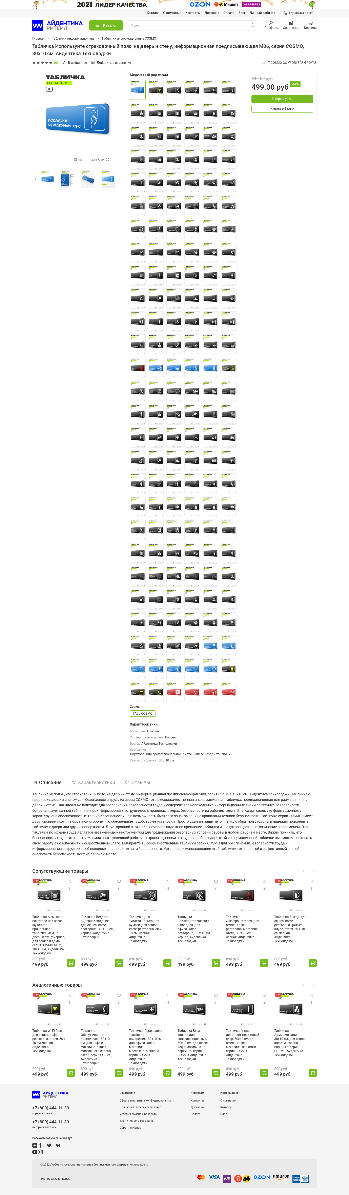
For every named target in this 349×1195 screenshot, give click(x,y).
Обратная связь (130, 1127)
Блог (242, 13)
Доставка (212, 13)
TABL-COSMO (142, 713)
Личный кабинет (262, 13)
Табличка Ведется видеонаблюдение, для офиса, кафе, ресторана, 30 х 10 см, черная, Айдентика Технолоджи (97, 927)
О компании (172, 13)
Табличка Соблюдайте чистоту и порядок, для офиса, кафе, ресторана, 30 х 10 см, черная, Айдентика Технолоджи (194, 929)
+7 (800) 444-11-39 (50, 1108)
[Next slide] (117, 118)
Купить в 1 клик (282, 108)
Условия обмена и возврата (138, 1114)
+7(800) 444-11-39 (301, 13)
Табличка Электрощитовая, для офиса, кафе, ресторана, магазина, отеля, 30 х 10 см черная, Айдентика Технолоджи (242, 929)
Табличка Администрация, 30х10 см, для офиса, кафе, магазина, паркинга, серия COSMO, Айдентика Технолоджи (290, 1043)
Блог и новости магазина (136, 1121)
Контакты (193, 13)
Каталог (153, 13)
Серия (134, 707)
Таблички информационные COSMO (129, 38)
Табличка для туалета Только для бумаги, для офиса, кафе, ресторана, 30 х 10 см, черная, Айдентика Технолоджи (145, 929)
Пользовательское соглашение (140, 1107)
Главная (38, 38)
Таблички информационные (73, 38)
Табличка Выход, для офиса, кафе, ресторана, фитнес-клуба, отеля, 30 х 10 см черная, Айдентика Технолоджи (290, 929)
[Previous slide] (39, 118)
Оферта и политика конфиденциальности (147, 1100)
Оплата (228, 13)
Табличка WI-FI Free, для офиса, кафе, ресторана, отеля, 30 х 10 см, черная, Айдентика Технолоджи (48, 1041)
